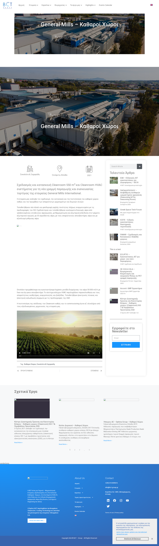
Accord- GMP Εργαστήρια (131, 288)
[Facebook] (114, 500)
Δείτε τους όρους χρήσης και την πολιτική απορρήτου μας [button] (132, 533)
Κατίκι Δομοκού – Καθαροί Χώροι (73, 425)
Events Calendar (80, 511)
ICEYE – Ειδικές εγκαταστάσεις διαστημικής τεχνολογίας (127, 223)
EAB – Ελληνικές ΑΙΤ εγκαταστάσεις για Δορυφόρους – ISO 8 (129, 180)
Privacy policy (119, 512)
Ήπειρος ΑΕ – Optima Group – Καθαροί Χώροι (123, 422)
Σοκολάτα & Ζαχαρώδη (46, 364)
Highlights (78, 507)
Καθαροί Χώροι (30, 364)
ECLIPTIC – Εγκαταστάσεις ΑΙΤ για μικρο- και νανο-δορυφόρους (130, 257)
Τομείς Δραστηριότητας (83, 497)
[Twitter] (108, 506)
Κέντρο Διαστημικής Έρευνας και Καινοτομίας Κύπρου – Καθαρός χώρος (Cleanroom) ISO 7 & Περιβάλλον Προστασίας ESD (131, 304)
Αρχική (77, 483)
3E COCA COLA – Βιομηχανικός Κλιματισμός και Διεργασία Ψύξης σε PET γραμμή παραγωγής (131, 273)
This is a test (115, 249)
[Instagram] (121, 500)
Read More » (18, 442)
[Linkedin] (108, 500)
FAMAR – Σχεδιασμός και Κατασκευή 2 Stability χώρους (131, 237)
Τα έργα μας (78, 502)
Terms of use (109, 512)
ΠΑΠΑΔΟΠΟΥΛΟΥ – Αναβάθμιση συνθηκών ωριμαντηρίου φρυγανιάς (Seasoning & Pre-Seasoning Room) (131, 194)
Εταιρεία (77, 488)
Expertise (78, 493)
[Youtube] (127, 500)
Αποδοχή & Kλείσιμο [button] (132, 539)
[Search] (139, 166)
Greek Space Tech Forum (131, 210)
